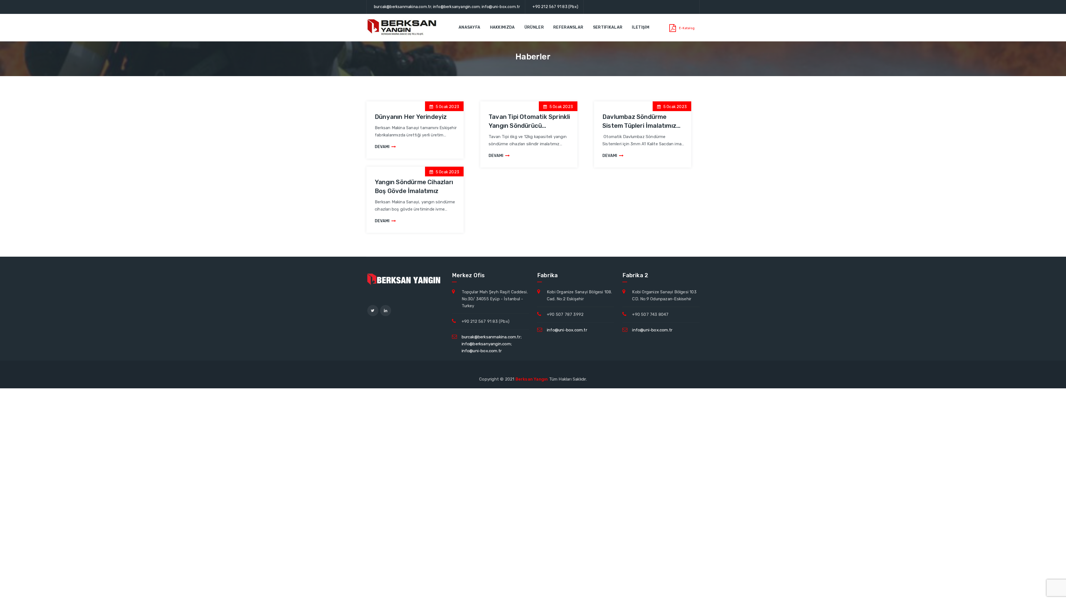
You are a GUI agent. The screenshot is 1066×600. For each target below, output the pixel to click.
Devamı (382, 146)
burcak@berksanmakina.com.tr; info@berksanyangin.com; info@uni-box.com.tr (447, 6)
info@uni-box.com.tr (567, 330)
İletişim (640, 27)
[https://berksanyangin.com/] (402, 27)
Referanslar (568, 27)
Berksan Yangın (532, 379)
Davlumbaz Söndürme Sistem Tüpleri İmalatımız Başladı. (639, 125)
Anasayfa (469, 27)
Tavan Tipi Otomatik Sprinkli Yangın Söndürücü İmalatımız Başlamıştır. (529, 125)
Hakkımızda (502, 27)
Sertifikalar (608, 27)
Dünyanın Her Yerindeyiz (411, 117)
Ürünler (534, 27)
